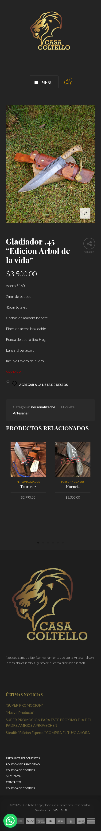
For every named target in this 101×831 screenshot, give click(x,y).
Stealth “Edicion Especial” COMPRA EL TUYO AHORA (48, 732)
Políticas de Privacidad (23, 764)
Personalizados (43, 407)
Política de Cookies (20, 770)
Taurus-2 (28, 486)
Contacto (13, 782)
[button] (10, 821)
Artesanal (20, 413)
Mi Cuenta (13, 776)
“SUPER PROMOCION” (24, 705)
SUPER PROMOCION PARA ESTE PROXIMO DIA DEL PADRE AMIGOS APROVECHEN (49, 722)
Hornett (73, 486)
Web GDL (61, 810)
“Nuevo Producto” (20, 712)
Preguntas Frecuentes (23, 758)
